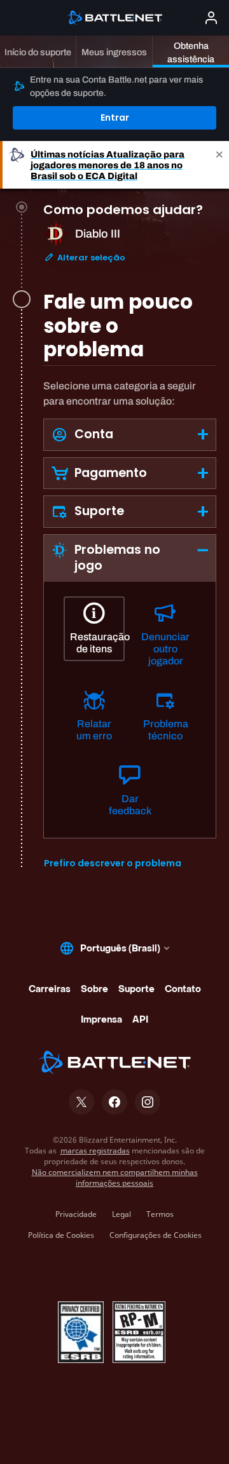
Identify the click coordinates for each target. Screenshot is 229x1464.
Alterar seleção (90, 258)
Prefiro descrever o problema (112, 863)
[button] (130, 434)
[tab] (129, 248)
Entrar (115, 117)
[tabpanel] (129, 624)
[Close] (219, 165)
